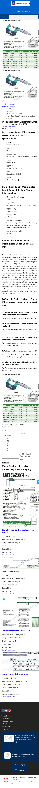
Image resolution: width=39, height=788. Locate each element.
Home (8, 109)
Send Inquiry (9, 104)
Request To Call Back (9, 106)
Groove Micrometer (11, 571)
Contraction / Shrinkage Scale (15, 674)
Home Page (6, 718)
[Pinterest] (9, 712)
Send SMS (21, 770)
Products (9, 111)
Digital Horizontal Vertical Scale (16, 631)
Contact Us (6, 726)
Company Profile (8, 721)
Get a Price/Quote (8, 126)
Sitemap (5, 729)
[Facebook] (3, 712)
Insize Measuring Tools (14, 114)
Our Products (7, 724)
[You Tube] (6, 712)
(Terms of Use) (15, 779)
